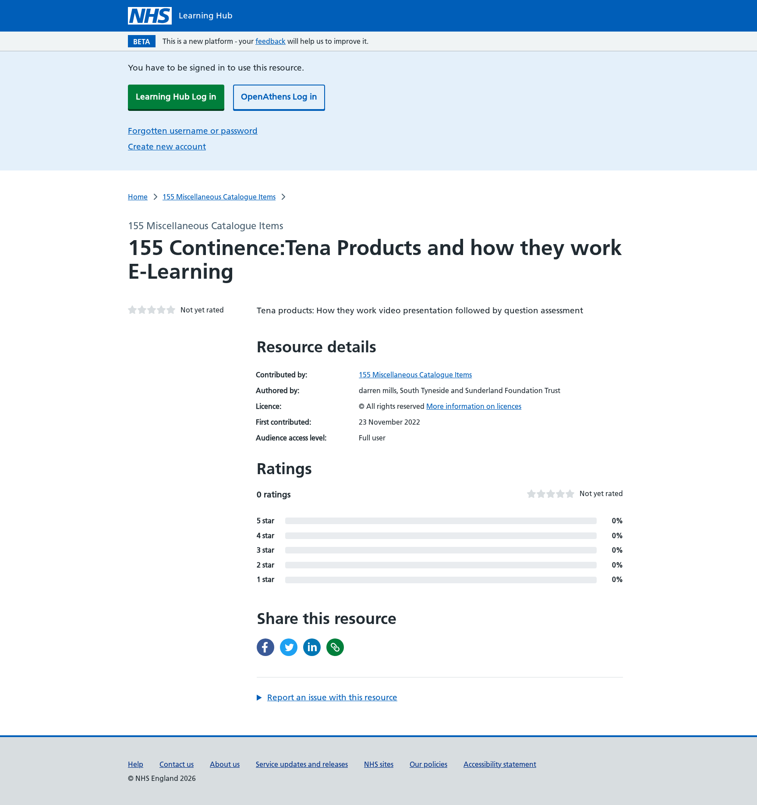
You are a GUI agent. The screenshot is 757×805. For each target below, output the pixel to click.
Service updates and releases (302, 764)
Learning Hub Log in (176, 97)
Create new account (167, 147)
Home (138, 196)
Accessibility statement (499, 764)
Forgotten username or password (193, 131)
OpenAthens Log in (279, 97)
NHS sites (378, 764)
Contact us (176, 764)
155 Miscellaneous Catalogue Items (219, 196)
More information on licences (473, 406)
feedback (270, 41)
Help (135, 764)
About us (225, 764)
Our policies (428, 764)
